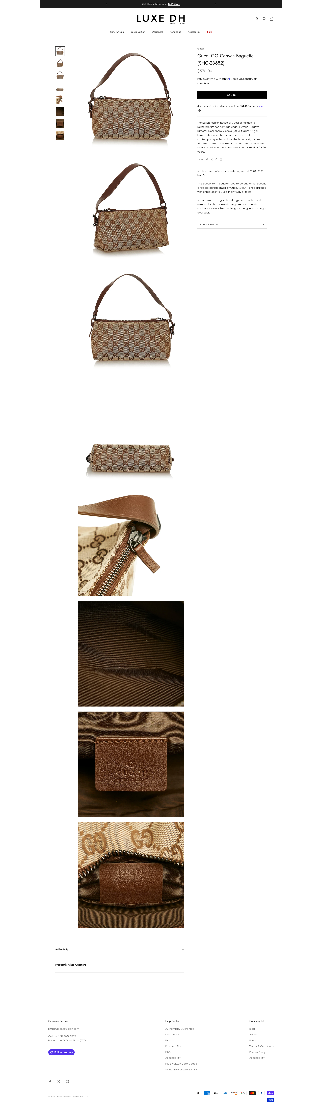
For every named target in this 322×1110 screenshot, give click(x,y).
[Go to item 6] (60, 111)
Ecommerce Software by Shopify (75, 1096)
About (253, 1034)
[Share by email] (221, 159)
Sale (209, 32)
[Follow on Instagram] (67, 1081)
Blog (252, 1029)
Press (252, 1040)
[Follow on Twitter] (58, 1081)
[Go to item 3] (60, 75)
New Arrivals (117, 32)
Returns (170, 1040)
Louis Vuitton (138, 32)
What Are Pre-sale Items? (181, 1069)
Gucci (200, 48)
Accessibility (172, 1058)
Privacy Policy (257, 1052)
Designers (157, 32)
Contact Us (172, 1034)
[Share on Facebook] (207, 159)
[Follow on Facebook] (50, 1081)
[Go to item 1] (60, 51)
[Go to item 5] (60, 99)
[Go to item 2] (60, 63)
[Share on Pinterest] (216, 159)
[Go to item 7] (60, 123)
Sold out (232, 95)
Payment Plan (173, 1046)
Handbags (175, 32)
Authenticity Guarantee (179, 1029)
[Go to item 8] (60, 135)
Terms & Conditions (261, 1046)
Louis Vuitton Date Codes (181, 1063)
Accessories (194, 32)
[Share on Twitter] (211, 159)
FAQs (168, 1052)
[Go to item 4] (60, 87)
